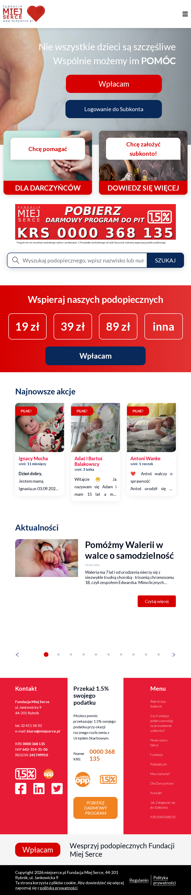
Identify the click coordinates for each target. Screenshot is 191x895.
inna (163, 326)
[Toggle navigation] (185, 14)
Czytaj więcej (157, 601)
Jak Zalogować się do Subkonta (162, 804)
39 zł (73, 326)
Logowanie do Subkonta (113, 109)
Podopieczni (158, 764)
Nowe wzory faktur (159, 742)
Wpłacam (114, 83)
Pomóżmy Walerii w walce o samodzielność (129, 550)
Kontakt (156, 793)
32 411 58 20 (31, 725)
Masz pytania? (160, 774)
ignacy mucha (33, 458)
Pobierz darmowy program (95, 808)
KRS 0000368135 (163, 817)
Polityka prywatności (164, 880)
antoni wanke (145, 458)
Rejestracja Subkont (158, 703)
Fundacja (156, 755)
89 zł (118, 326)
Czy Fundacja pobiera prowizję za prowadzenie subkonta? (161, 723)
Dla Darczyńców (161, 783)
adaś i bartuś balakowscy (88, 461)
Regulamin (139, 880)
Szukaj (165, 260)
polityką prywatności (59, 887)
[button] (46, 654)
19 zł (27, 326)
